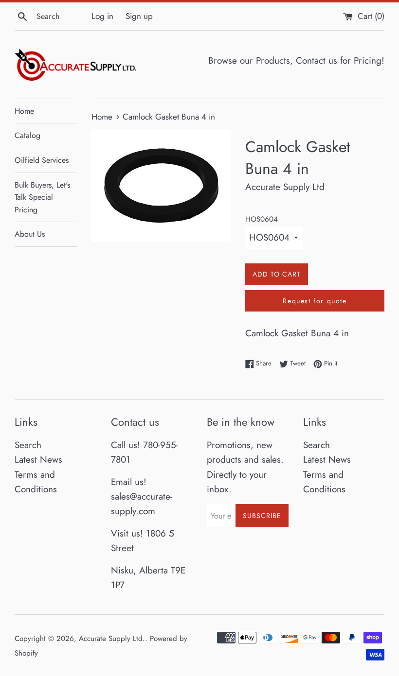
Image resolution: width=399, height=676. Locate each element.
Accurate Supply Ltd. (112, 638)
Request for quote (314, 301)
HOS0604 (261, 219)
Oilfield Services (42, 160)
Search (28, 444)
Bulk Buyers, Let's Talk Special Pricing (42, 197)
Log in (102, 16)
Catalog (27, 135)
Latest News (38, 459)
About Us (30, 234)
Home (24, 111)
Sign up (139, 16)
